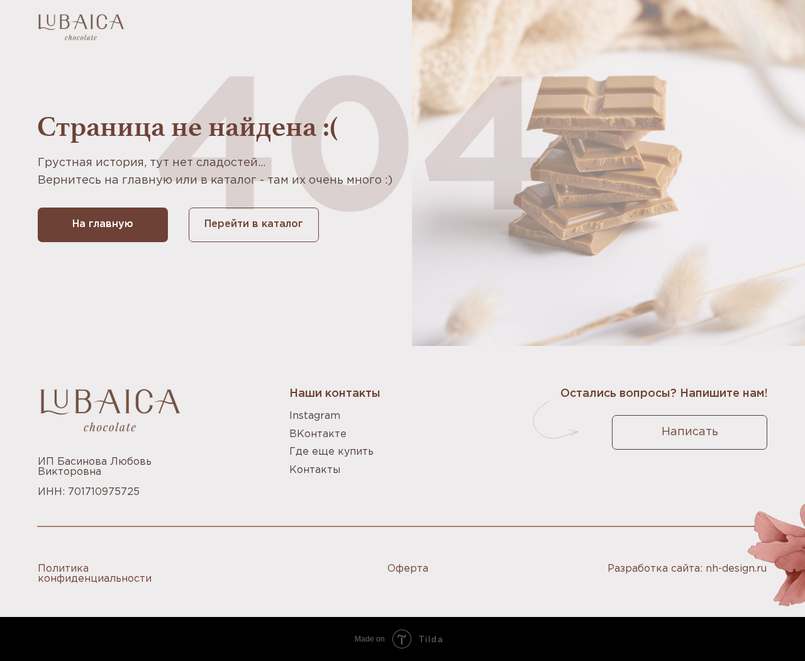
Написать (690, 432)
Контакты (314, 470)
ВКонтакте (318, 434)
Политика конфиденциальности (95, 574)
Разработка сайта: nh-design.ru (687, 569)
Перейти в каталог (253, 224)
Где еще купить (331, 452)
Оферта (407, 569)
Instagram (314, 416)
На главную (102, 224)
